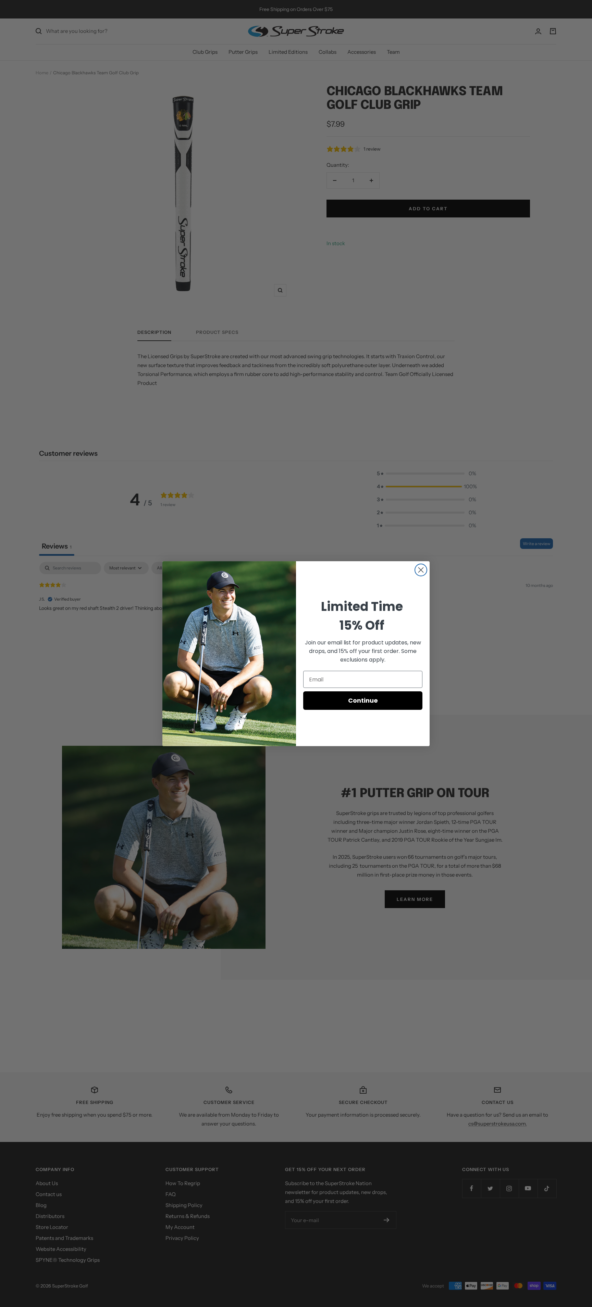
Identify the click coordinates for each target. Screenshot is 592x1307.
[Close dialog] (421, 570)
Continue (363, 700)
